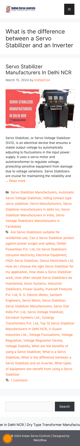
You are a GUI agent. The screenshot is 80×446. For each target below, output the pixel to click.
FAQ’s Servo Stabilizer (22, 260)
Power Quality (33, 289)
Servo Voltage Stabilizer (45, 312)
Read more (17, 181)
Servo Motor (31, 300)
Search (64, 406)
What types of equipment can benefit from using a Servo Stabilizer (39, 368)
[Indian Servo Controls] (20, 9)
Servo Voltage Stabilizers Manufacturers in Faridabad (35, 220)
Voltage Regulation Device (42, 340)
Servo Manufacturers (45, 204)
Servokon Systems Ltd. (23, 317)
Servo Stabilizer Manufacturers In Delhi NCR (38, 69)
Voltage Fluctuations (44, 335)
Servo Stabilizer (53, 300)
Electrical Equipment (51, 255)
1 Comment (19, 380)
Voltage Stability (18, 346)
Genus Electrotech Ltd (56, 260)
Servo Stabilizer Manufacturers (34, 192)
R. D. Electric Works (33, 295)
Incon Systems (35, 283)
